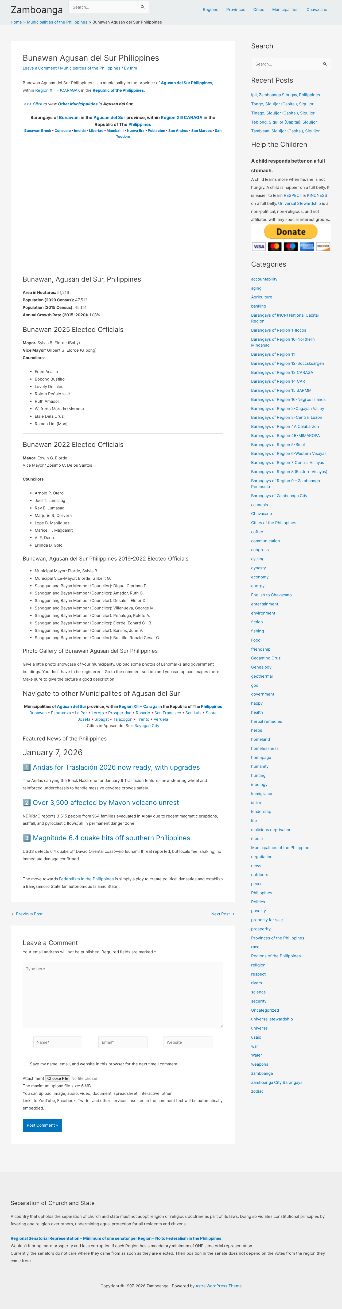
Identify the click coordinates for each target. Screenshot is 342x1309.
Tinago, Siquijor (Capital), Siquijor (283, 113)
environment (263, 613)
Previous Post (26, 914)
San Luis (193, 712)
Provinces (235, 9)
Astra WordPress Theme (219, 1285)
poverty (258, 910)
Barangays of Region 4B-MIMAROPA (285, 435)
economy (260, 576)
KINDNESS (317, 195)
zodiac (257, 1091)
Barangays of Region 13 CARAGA (282, 372)
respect (258, 974)
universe (259, 1028)
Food (256, 640)
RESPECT (293, 195)
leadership (261, 811)
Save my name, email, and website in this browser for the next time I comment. (104, 1063)
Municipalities (285, 9)
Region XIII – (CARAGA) (57, 90)
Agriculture (261, 297)
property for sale (267, 919)
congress (260, 549)
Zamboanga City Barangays (276, 1082)
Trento (143, 719)
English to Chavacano (271, 594)
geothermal (262, 676)
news (256, 865)
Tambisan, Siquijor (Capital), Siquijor (285, 130)
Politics (258, 901)
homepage (261, 757)
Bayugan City (146, 725)
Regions (210, 9)
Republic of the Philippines (118, 90)
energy (258, 585)
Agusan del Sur (109, 117)
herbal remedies (266, 721)
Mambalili (115, 130)
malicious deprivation (271, 829)
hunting (258, 775)
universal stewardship (272, 1019)
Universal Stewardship (299, 203)
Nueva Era (136, 130)
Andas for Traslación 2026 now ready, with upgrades (116, 767)
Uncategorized (265, 1010)
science (258, 992)
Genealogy (261, 667)
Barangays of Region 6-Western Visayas (289, 453)
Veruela (161, 719)
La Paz (81, 712)
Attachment (34, 1078)
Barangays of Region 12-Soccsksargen (287, 363)
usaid (256, 1037)
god (254, 685)
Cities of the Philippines (273, 522)
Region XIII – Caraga (138, 706)
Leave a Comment (40, 68)
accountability (264, 279)
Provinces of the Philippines (277, 938)
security (258, 1001)
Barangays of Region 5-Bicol (278, 444)
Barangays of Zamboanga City (279, 495)
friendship (260, 649)
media (257, 838)
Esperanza (61, 712)
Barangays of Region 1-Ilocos (278, 330)
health (257, 712)
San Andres (178, 130)
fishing (257, 631)
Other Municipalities (78, 103)
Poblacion (156, 130)
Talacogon (123, 719)
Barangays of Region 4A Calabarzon (285, 426)
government (262, 694)
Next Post (223, 914)
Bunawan (69, 117)
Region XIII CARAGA (182, 117)
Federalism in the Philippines (86, 878)
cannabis (259, 504)
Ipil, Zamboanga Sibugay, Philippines (285, 94)
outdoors (259, 874)
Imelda (80, 130)
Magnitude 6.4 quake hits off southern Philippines (111, 838)
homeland (260, 739)
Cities (258, 9)
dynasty (258, 567)
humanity (260, 766)
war (254, 1046)
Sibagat (102, 719)
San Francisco (167, 712)
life (254, 820)
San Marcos (201, 130)
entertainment (264, 603)
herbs (256, 730)
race (255, 946)
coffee (257, 531)
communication (265, 540)
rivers (256, 982)
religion (258, 965)
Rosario (143, 712)
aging (256, 288)
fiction (257, 621)
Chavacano (316, 9)
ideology (259, 784)
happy (257, 703)
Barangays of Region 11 (273, 354)
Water (256, 1055)
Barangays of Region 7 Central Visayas (287, 462)
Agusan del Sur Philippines (186, 82)
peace (257, 883)
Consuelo (63, 130)
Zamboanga (37, 9)
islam (256, 802)
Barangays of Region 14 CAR (278, 381)
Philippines (140, 124)
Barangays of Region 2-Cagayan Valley (287, 408)
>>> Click (32, 103)
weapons (259, 1064)
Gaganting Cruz (266, 658)
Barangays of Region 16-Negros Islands (288, 399)
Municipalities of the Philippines (90, 68)
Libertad (96, 130)
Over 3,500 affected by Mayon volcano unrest (106, 803)
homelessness (265, 748)
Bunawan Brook (37, 130)
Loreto (98, 712)
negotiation (262, 856)
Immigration (262, 793)
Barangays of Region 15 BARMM (281, 390)
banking (258, 306)
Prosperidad (119, 712)
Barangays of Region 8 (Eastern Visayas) (289, 471)
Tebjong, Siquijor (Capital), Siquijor (284, 122)
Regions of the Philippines (276, 955)
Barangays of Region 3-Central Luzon (286, 417)
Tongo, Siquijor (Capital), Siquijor (282, 103)
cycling (258, 558)
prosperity (261, 928)
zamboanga (262, 1073)
